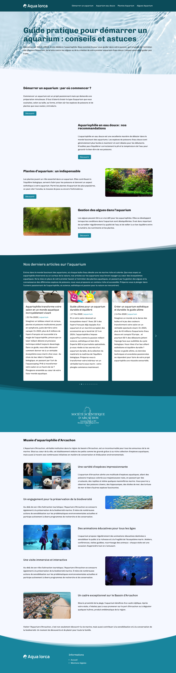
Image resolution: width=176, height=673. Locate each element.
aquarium (43, 314)
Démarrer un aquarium (82, 6)
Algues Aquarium (145, 6)
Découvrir (29, 113)
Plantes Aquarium (126, 6)
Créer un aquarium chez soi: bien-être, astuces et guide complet (130, 309)
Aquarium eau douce (105, 6)
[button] (156, 336)
